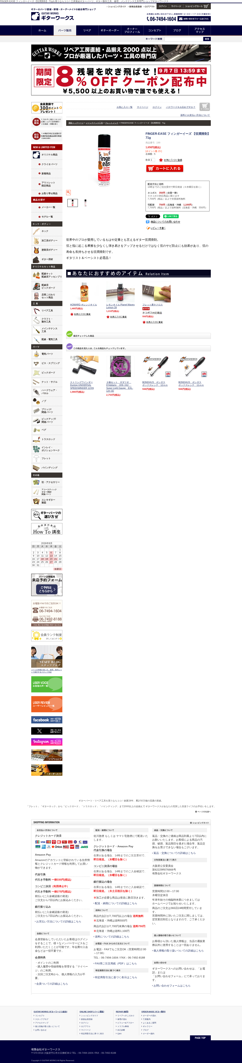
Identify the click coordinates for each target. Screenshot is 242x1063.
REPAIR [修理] (122, 1012)
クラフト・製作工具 (47, 320)
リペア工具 (47, 310)
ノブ (44, 401)
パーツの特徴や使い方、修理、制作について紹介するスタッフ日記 (46, 671)
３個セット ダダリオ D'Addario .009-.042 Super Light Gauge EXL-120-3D (119, 386)
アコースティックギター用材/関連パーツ (49, 491)
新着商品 (46, 173)
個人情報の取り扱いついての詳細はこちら (179, 950)
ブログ (177, 30)
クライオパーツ (49, 164)
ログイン (157, 107)
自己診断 (121, 1030)
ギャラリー (147, 1026)
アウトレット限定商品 (48, 184)
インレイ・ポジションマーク (51, 449)
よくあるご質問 (149, 1023)
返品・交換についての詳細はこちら (175, 852)
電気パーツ (47, 354)
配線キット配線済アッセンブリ (52, 275)
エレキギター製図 (48, 501)
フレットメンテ (111, 123)
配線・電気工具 (49, 339)
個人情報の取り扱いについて (47, 1026)
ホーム (42, 30)
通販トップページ (76, 123)
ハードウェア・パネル (49, 392)
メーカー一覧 (48, 207)
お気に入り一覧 (125, 107)
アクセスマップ (200, 30)
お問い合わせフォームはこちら (172, 985)
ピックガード (48, 372)
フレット (46, 458)
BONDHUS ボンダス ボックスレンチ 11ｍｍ (191, 384)
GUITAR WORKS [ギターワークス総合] (50, 1012)
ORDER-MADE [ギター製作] (153, 1012)
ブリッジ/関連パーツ (47, 411)
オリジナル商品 (49, 154)
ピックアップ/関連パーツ (49, 420)
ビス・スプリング (51, 363)
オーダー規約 (148, 1034)
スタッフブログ (41, 1019)
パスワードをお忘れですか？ (180, 107)
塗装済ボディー (49, 249)
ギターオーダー (110, 30)
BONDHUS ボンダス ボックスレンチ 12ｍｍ (155, 384)
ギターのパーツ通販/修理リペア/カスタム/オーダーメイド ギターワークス (56, 13)
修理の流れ (122, 1019)
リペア (87, 30)
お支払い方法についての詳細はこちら (58, 921)
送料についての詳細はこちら (112, 936)
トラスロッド (48, 439)
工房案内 (146, 1019)
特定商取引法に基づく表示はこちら (116, 977)
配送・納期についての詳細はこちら (116, 903)
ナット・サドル (49, 382)
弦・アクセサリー (51, 482)
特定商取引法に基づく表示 (92, 1034)
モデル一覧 (47, 216)
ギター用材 (47, 259)
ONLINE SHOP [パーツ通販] (92, 1012)
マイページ (142, 107)
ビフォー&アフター (125, 1023)
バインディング (49, 467)
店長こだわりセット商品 (48, 296)
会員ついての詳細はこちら (52, 983)
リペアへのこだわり (125, 1016)
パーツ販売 (65, 30)
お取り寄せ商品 (49, 193)
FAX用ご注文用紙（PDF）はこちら (116, 963)
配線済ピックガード (48, 286)
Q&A (119, 1034)
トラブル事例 (123, 1026)
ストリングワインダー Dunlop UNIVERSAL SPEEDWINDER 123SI (82, 385)
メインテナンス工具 (49, 330)
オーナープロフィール (132, 30)
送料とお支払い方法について (195, 115)
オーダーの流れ (149, 1016)
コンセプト (155, 30)
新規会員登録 (86, 1019)
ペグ (44, 429)
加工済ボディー (49, 240)
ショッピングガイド (89, 1016)
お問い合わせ (41, 1030)
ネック (45, 231)
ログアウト (86, 1026)
